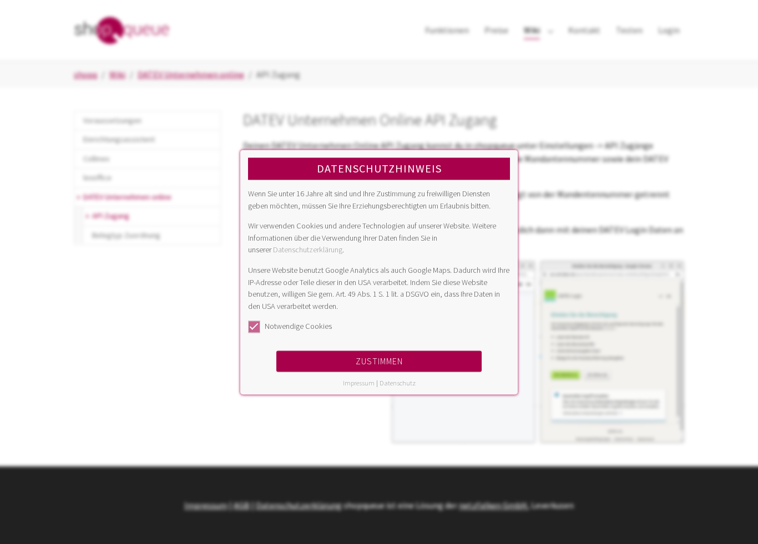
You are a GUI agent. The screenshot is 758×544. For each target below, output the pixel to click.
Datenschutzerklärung (307, 250)
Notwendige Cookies (298, 327)
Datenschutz (398, 383)
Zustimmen (379, 361)
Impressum (359, 383)
